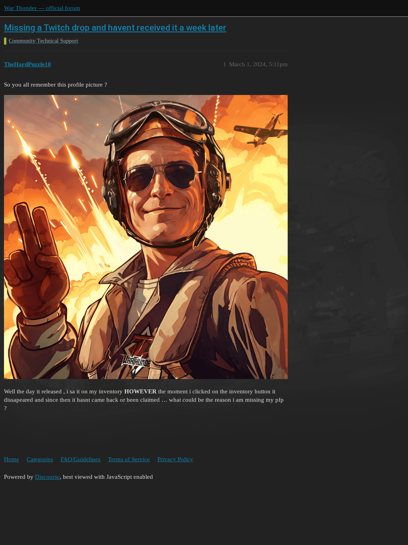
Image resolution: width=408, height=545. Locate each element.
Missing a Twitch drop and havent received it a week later (115, 28)
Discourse (47, 477)
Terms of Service (129, 459)
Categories (40, 459)
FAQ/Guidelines (80, 459)
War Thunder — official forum (42, 8)
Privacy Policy (175, 459)
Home (11, 459)
